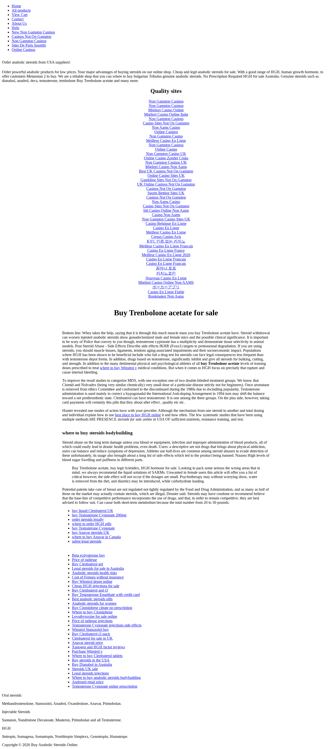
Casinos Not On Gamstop (31, 36)
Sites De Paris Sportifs (29, 45)
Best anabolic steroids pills (92, 599)
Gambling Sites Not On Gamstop (166, 180)
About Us (19, 23)
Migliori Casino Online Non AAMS (166, 282)
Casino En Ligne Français (166, 263)
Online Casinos (23, 50)
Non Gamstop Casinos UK (166, 162)
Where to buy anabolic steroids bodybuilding (106, 678)
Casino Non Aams (166, 215)
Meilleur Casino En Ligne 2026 (166, 255)
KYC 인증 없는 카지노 (166, 241)
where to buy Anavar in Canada (96, 537)
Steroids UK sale (85, 669)
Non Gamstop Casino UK (166, 154)
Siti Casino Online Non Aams (166, 210)
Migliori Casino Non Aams (166, 167)
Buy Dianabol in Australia (92, 664)
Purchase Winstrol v (87, 651)
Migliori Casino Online (166, 110)
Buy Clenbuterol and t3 (90, 590)
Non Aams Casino (166, 127)
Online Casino (166, 149)
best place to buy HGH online (138, 415)
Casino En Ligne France (166, 250)
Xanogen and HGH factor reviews (98, 647)
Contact (18, 19)
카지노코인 (166, 273)
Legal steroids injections (90, 673)
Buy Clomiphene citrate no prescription (102, 608)
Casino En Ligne (166, 228)
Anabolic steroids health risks (94, 573)
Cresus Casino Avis (166, 237)
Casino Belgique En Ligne (166, 223)
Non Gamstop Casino (166, 136)
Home (16, 6)
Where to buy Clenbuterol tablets (97, 656)
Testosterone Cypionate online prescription (104, 686)
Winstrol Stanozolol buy (90, 629)
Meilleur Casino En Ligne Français (166, 246)
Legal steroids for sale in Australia (98, 568)
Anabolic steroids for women (94, 603)
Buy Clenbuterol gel (87, 564)
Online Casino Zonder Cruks (166, 158)
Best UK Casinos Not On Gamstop (166, 171)
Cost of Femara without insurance (98, 577)
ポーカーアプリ (166, 287)
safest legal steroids (86, 541)
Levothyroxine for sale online (94, 616)
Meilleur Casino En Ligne (166, 140)
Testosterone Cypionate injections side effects (106, 625)
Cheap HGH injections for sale (95, 586)
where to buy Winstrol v (118, 368)
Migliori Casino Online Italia (166, 114)
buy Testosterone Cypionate (93, 528)
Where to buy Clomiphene (92, 612)
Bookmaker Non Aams (166, 296)
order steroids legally (88, 519)
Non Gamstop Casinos (29, 41)
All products (21, 10)
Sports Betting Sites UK (166, 193)
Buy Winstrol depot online (92, 581)
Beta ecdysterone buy (88, 555)
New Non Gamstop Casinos (33, 32)
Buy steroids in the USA (91, 660)
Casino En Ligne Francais (166, 259)
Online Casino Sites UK (166, 175)
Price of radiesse (84, 560)
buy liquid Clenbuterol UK (92, 511)
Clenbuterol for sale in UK (92, 638)
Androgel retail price (88, 682)
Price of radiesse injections (92, 621)
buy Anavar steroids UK (90, 532)
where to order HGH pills (91, 524)
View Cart (19, 15)
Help (15, 28)
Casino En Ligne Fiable (166, 292)
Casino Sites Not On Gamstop (166, 123)
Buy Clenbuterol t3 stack (91, 634)
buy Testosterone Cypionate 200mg (99, 515)
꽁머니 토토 (166, 268)
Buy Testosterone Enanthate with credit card (106, 595)
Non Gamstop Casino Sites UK (166, 219)
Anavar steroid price (87, 643)
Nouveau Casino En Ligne (166, 278)
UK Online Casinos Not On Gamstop (166, 184)
